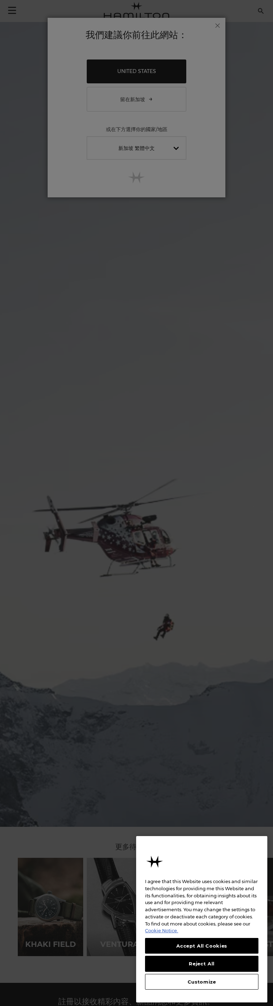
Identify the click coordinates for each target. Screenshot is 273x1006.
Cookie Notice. (161, 930)
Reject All (202, 963)
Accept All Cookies (201, 946)
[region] (201, 919)
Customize (202, 982)
